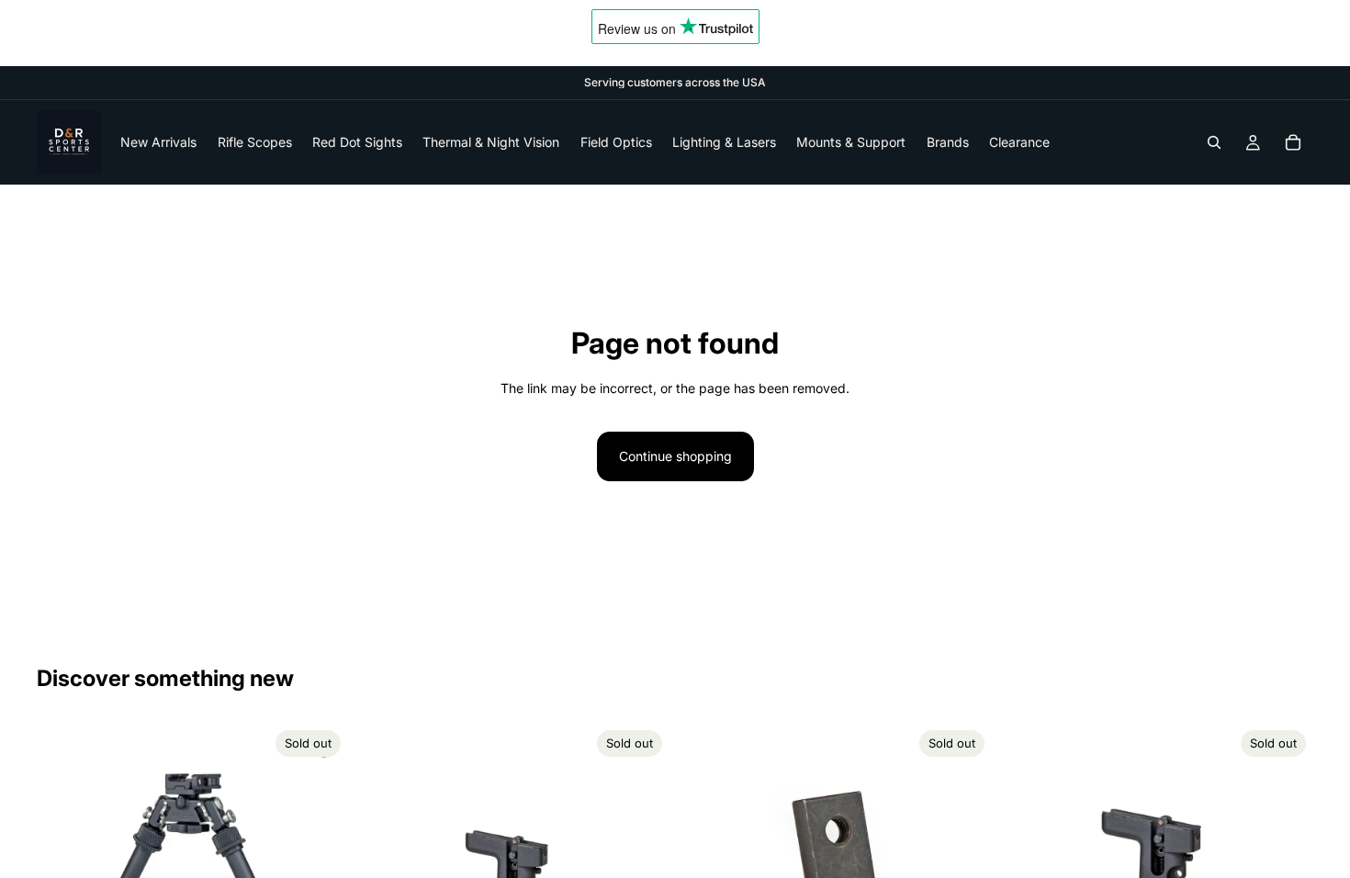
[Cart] (1293, 142)
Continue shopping (675, 456)
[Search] (1214, 142)
